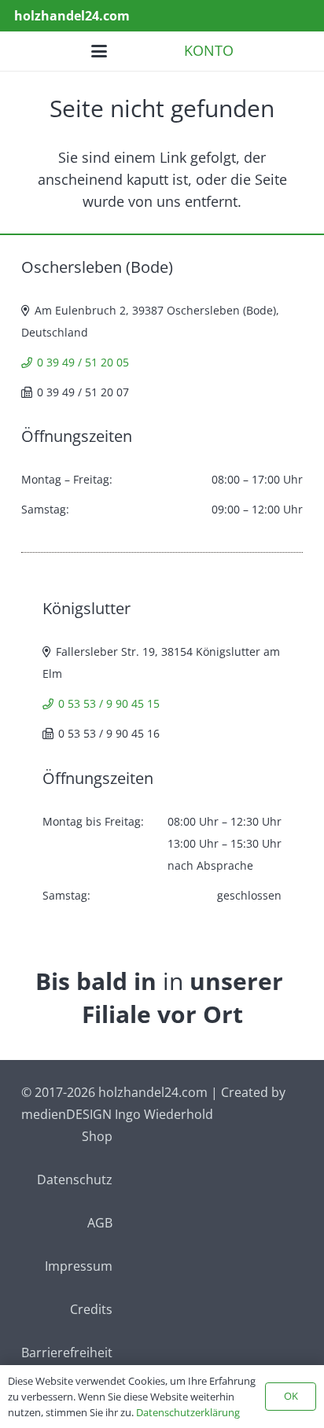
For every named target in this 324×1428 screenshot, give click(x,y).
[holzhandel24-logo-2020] (29, 51)
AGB (99, 1222)
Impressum (78, 1266)
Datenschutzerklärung (188, 1412)
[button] (257, 15)
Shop (97, 1136)
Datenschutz (74, 1179)
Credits (91, 1309)
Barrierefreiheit (66, 1352)
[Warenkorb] (292, 51)
